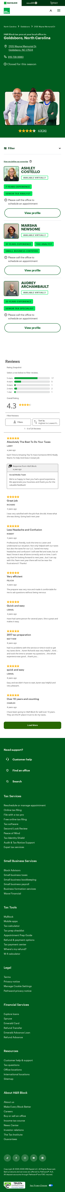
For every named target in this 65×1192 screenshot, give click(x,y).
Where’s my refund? (15, 949)
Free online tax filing (15, 819)
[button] (51, 10)
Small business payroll (16, 884)
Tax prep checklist (14, 930)
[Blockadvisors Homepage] (32, 3)
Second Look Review (16, 828)
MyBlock (8, 916)
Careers (8, 1111)
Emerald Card (11, 1023)
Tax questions (12, 1064)
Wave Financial (12, 893)
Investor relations (14, 1130)
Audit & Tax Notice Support (19, 842)
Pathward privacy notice (17, 990)
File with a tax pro (14, 814)
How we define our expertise (16, 161)
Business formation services (20, 888)
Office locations (13, 1069)
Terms (7, 976)
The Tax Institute (13, 1134)
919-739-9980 (16, 56)
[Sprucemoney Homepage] (54, 3)
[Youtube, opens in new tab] (33, 1158)
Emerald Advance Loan (17, 1032)
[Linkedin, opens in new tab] (42, 1158)
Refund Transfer (13, 1027)
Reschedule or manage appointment (25, 805)
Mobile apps (11, 921)
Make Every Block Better (17, 1106)
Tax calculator (12, 925)
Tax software (11, 823)
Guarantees (10, 1139)
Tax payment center (15, 944)
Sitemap (8, 1078)
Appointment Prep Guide (18, 935)
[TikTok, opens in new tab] (7, 1158)
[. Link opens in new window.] (14, 1185)
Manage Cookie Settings (18, 986)
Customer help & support (18, 1060)
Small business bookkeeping (20, 879)
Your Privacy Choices (38, 1185)
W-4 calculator (12, 953)
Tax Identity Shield (14, 837)
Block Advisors (12, 870)
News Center (11, 1125)
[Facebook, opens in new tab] (16, 1158)
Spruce (8, 1018)
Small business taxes (16, 874)
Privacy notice (12, 981)
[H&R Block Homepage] (11, 3)
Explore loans (11, 1014)
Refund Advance (13, 1037)
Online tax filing (13, 809)
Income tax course (14, 1120)
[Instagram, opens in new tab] (25, 1158)
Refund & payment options (19, 939)
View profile (32, 213)
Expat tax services (14, 847)
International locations (17, 1074)
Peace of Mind (12, 833)
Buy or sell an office (15, 1115)
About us (9, 1102)
